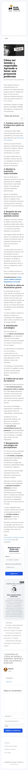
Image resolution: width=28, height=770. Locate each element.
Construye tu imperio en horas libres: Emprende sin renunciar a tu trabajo (12, 635)
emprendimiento (17, 625)
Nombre (7, 556)
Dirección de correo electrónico (13, 564)
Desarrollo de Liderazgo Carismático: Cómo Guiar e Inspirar (12, 643)
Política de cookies (10, 749)
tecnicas (6, 630)
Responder (9, 681)
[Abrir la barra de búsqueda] (24, 38)
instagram (16, 537)
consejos (8, 625)
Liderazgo (9, 623)
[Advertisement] (14, 25)
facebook (9, 537)
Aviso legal (7, 752)
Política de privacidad (10, 746)
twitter (9, 540)
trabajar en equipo (16, 630)
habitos (10, 628)
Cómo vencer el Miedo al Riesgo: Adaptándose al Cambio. (13, 279)
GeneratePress (14, 764)
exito (5, 628)
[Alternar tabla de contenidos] (21, 118)
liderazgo (16, 628)
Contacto (7, 743)
